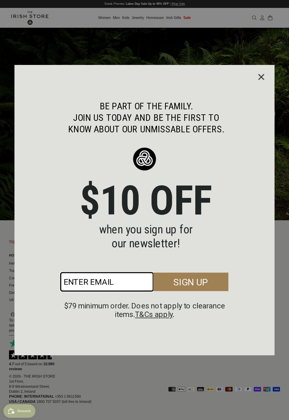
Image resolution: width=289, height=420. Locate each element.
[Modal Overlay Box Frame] (144, 210)
